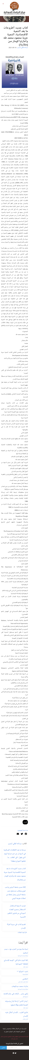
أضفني (3, 1048)
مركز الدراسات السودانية (23, 956)
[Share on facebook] (26, 834)
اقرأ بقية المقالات (22, 933)
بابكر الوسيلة (25, 974)
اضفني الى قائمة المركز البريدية (14, 1044)
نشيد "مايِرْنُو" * (22, 971)
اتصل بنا (6, 1032)
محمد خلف (25, 967)
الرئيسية (24, 1029)
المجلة (18, 1032)
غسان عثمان (25, 1019)
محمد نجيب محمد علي (23, 982)
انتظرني (25, 979)
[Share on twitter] (21, 834)
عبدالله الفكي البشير (22, 48)
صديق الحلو (25, 996)
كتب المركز (12, 1032)
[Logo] (14, 8)
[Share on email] (17, 834)
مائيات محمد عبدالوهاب (20, 986)
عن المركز (18, 1029)
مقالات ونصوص (10, 1029)
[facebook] (13, 1053)
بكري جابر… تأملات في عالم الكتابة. (15, 993)
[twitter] (15, 1053)
